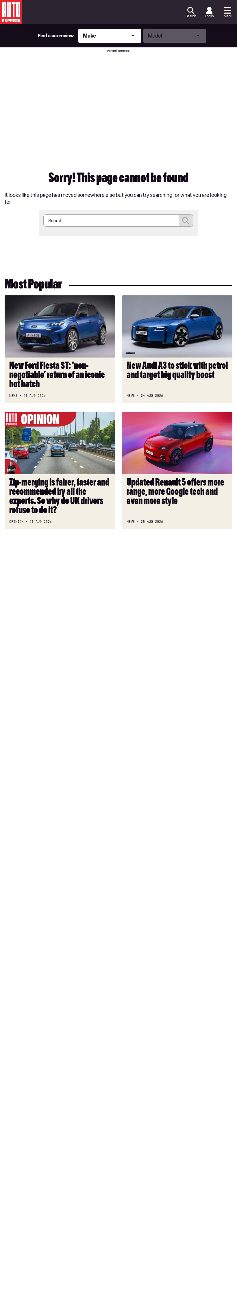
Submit (186, 220)
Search (191, 16)
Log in (209, 16)
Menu (228, 16)
